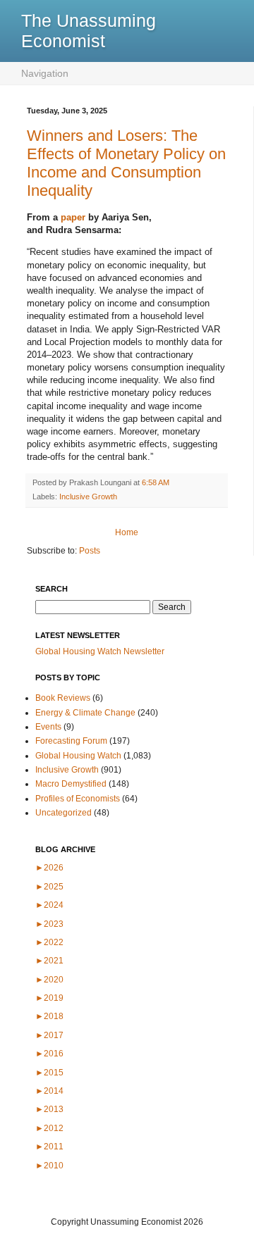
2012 (49, 1128)
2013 (49, 1109)
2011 (49, 1146)
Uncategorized (63, 813)
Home (126, 532)
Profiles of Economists (77, 799)
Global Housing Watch (78, 756)
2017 (49, 1035)
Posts (89, 551)
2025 (49, 887)
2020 (49, 980)
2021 (49, 961)
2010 (49, 1165)
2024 (49, 905)
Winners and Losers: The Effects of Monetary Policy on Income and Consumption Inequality (126, 163)
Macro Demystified (71, 784)
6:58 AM (155, 482)
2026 (49, 868)
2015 (49, 1073)
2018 (49, 1016)
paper (73, 217)
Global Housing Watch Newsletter (99, 651)
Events (48, 727)
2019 (49, 998)
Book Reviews (62, 698)
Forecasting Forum (71, 741)
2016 (49, 1054)
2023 (49, 924)
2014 (49, 1091)
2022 (49, 942)
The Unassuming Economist (88, 31)
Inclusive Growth (88, 496)
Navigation (44, 73)
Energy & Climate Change (85, 713)
